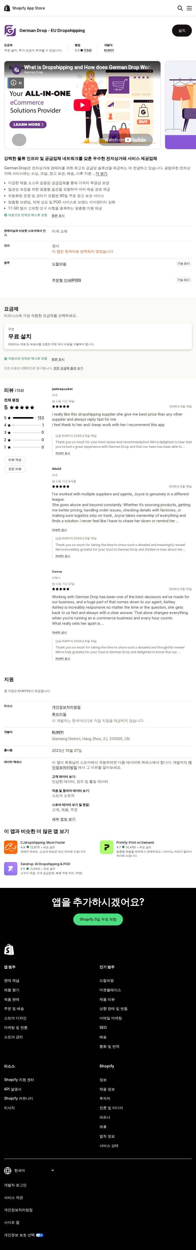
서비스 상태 (109, 1145)
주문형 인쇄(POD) (66, 280)
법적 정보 (107, 1136)
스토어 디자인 (15, 1018)
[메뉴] (189, 8)
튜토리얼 (59, 714)
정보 (103, 1079)
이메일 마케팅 (111, 1018)
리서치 (9, 1108)
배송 (103, 1037)
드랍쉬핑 (59, 264)
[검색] (180, 8)
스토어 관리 (13, 1037)
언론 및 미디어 (111, 1108)
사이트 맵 (11, 1222)
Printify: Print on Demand (135, 842)
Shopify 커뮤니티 (18, 1098)
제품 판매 (11, 999)
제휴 (103, 1126)
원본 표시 (58, 215)
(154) (88, 50)
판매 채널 (11, 980)
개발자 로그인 (15, 1185)
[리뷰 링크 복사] (76, 389)
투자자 (105, 1098)
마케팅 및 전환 (16, 1027)
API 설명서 (12, 1089)
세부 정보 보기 (64, 819)
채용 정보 (107, 1089)
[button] (50, 847)
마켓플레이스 (110, 990)
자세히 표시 (62, 453)
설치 (182, 30)
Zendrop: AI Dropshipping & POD (45, 864)
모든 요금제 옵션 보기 (68, 368)
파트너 (105, 1117)
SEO (103, 1027)
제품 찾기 (11, 990)
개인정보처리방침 (66, 707)
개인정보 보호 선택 (19, 1235)
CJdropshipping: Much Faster (42, 842)
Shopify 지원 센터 (19, 1079)
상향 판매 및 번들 (114, 1008)
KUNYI (109, 50)
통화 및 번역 (109, 1046)
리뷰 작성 (14, 460)
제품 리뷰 (107, 999)
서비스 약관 (13, 1197)
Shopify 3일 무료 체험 (98, 919)
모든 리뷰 (14, 469)
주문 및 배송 (14, 1008)
